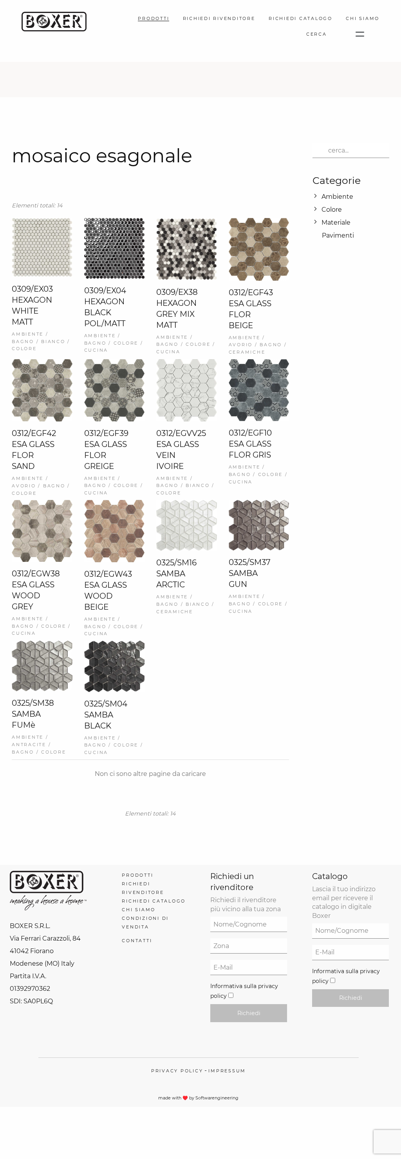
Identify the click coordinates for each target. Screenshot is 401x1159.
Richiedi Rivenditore (219, 18)
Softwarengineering (216, 1098)
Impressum (227, 1071)
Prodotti (153, 18)
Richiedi (248, 1013)
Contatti (137, 940)
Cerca (316, 34)
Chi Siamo (362, 18)
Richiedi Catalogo (300, 18)
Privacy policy (177, 1071)
